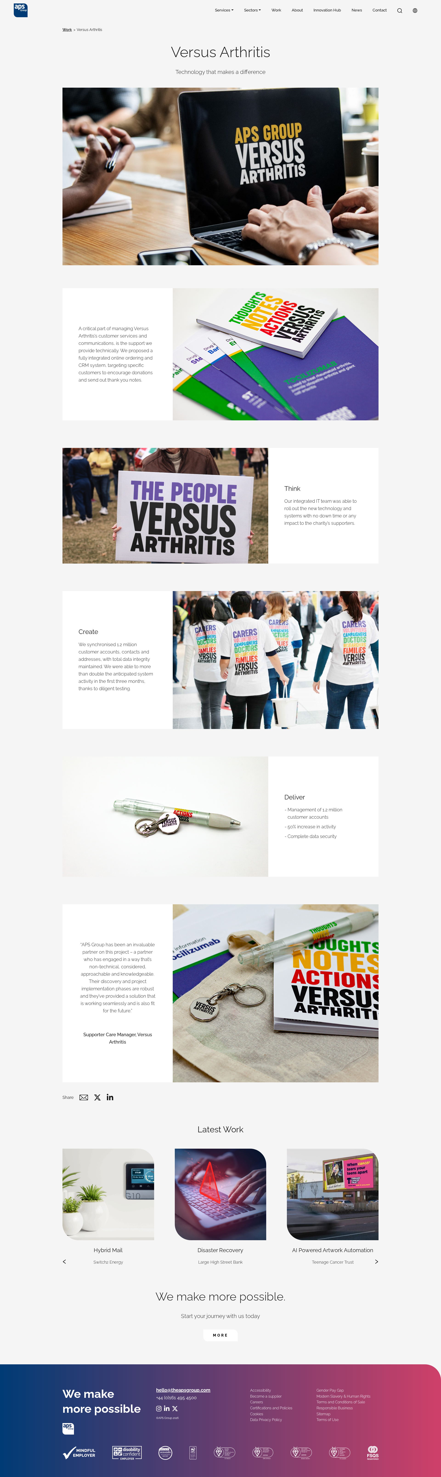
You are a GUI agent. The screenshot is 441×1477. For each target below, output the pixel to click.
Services (222, 10)
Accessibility (260, 1390)
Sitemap (324, 1414)
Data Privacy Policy (266, 1420)
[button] (400, 10)
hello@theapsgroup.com (183, 1390)
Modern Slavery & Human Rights (343, 1396)
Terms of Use (328, 1420)
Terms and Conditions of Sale (341, 1402)
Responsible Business (335, 1408)
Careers (256, 1402)
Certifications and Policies (271, 1408)
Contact (380, 10)
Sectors (251, 10)
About (297, 10)
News (357, 10)
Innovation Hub (327, 10)
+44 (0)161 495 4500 (176, 1397)
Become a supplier (266, 1396)
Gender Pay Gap (330, 1390)
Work (276, 10)
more (225, 1335)
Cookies (256, 1414)
